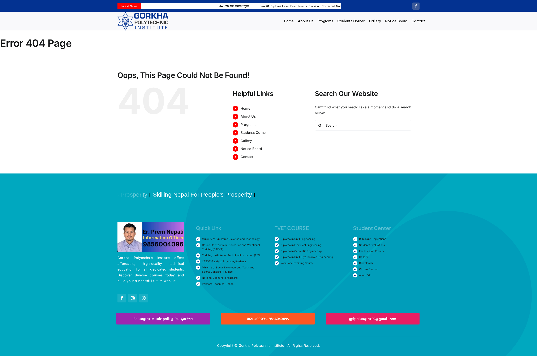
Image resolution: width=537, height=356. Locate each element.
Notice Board (251, 149)
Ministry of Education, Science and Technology (231, 238)
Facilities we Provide (372, 251)
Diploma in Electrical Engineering (301, 245)
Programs (248, 124)
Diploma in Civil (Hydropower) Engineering (307, 257)
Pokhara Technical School (218, 283)
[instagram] (132, 298)
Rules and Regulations (372, 238)
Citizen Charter (368, 269)
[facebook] (416, 6)
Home (245, 108)
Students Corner (254, 132)
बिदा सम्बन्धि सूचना (212, 6)
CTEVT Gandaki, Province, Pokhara (224, 261)
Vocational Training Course (297, 263)
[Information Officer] (150, 224)
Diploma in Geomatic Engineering (301, 251)
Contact (247, 157)
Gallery (246, 141)
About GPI (365, 275)
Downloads (366, 263)
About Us (248, 116)
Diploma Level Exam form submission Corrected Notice (280, 6)
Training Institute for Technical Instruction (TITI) (231, 255)
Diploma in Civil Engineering (298, 238)
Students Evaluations (372, 245)
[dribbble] (143, 298)
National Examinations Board (219, 277)
